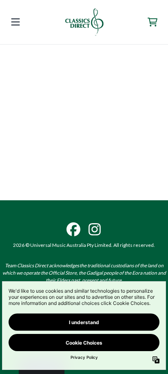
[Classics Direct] (84, 22)
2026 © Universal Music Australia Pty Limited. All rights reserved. (84, 245)
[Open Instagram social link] (95, 229)
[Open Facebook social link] (73, 229)
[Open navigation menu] (15, 22)
